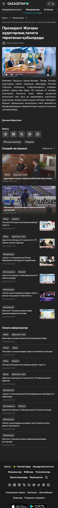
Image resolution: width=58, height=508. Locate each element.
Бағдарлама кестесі (12, 9)
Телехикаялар (42, 472)
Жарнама (17, 497)
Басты (4, 18)
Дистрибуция (45, 492)
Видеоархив (36, 477)
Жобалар (48, 9)
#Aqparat (29, 142)
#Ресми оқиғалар (12, 142)
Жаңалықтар (33, 9)
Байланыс (32, 492)
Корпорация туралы (15, 492)
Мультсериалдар (19, 477)
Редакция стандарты (35, 497)
